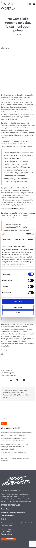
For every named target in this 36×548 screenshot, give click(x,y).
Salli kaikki (18, 301)
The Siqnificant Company (9, 324)
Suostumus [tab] (6, 239)
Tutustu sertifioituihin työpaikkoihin (13, 512)
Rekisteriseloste (6, 534)
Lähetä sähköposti (7, 373)
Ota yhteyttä (8, 539)
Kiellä (18, 313)
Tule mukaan (5, 509)
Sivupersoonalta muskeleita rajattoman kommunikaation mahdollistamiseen (14, 440)
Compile (4, 141)
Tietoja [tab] (30, 239)
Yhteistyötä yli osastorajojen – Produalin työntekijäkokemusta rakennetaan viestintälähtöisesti (14, 447)
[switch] (31, 280)
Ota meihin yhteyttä (8, 515)
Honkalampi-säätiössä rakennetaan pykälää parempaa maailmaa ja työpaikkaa (16, 434)
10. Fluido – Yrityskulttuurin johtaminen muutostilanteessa (14, 454)
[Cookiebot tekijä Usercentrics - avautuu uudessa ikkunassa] (25, 234)
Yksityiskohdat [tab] (19, 239)
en (27, 4)
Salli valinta (18, 307)
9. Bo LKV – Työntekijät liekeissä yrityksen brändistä (14, 460)
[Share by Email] (24, 380)
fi (31, 4)
